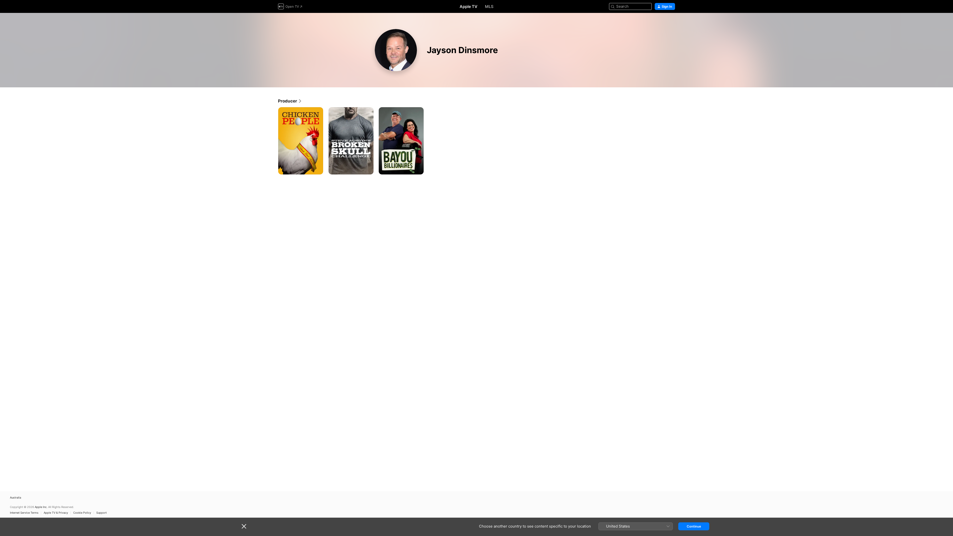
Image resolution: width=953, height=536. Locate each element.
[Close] (244, 526)
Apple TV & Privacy (56, 512)
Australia (15, 497)
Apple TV (468, 6)
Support (101, 512)
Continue (694, 526)
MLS (489, 6)
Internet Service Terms (24, 512)
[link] (290, 101)
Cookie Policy (82, 512)
